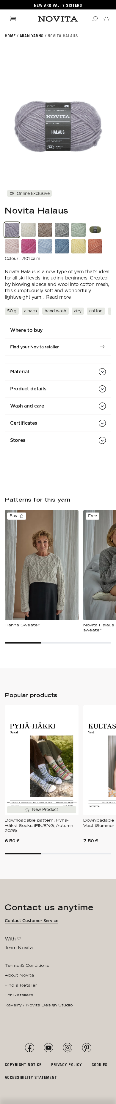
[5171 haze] (12, 246)
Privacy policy (66, 1064)
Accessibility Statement (31, 1077)
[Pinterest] (86, 1048)
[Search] (94, 19)
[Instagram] (67, 1048)
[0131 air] (28, 230)
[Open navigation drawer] (13, 19)
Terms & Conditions (27, 965)
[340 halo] (95, 230)
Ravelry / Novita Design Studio (39, 1005)
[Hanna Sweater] (42, 569)
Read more (58, 297)
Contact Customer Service (31, 920)
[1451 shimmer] (62, 246)
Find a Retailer (21, 985)
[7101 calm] (12, 230)
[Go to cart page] (106, 19)
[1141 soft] (45, 246)
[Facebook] (29, 1048)
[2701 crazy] (78, 246)
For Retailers (19, 995)
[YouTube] (48, 1048)
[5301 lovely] (28, 246)
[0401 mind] (62, 230)
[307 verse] (78, 230)
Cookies (100, 1064)
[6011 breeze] (45, 230)
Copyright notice (23, 1064)
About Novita (19, 975)
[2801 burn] (95, 246)
